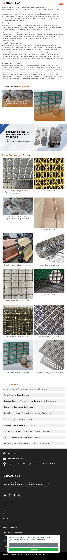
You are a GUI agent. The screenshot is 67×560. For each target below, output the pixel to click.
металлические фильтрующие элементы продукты (26, 389)
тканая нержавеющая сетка (10, 527)
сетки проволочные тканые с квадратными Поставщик (28, 413)
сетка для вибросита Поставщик (18, 419)
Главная (5, 505)
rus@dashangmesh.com (15, 459)
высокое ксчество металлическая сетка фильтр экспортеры (30, 401)
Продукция (6, 507)
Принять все (33, 549)
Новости (5, 510)
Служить (5, 513)
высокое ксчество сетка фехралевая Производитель (26, 443)
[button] (62, 105)
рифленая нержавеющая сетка (11, 530)
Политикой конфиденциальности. (19, 541)
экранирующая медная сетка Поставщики (22, 425)
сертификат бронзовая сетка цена (18, 407)
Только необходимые (33, 545)
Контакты (5, 518)
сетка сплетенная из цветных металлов (13, 532)
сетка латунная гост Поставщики (18, 395)
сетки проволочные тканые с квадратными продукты (27, 431)
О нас (4, 515)
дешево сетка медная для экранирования (22, 437)
